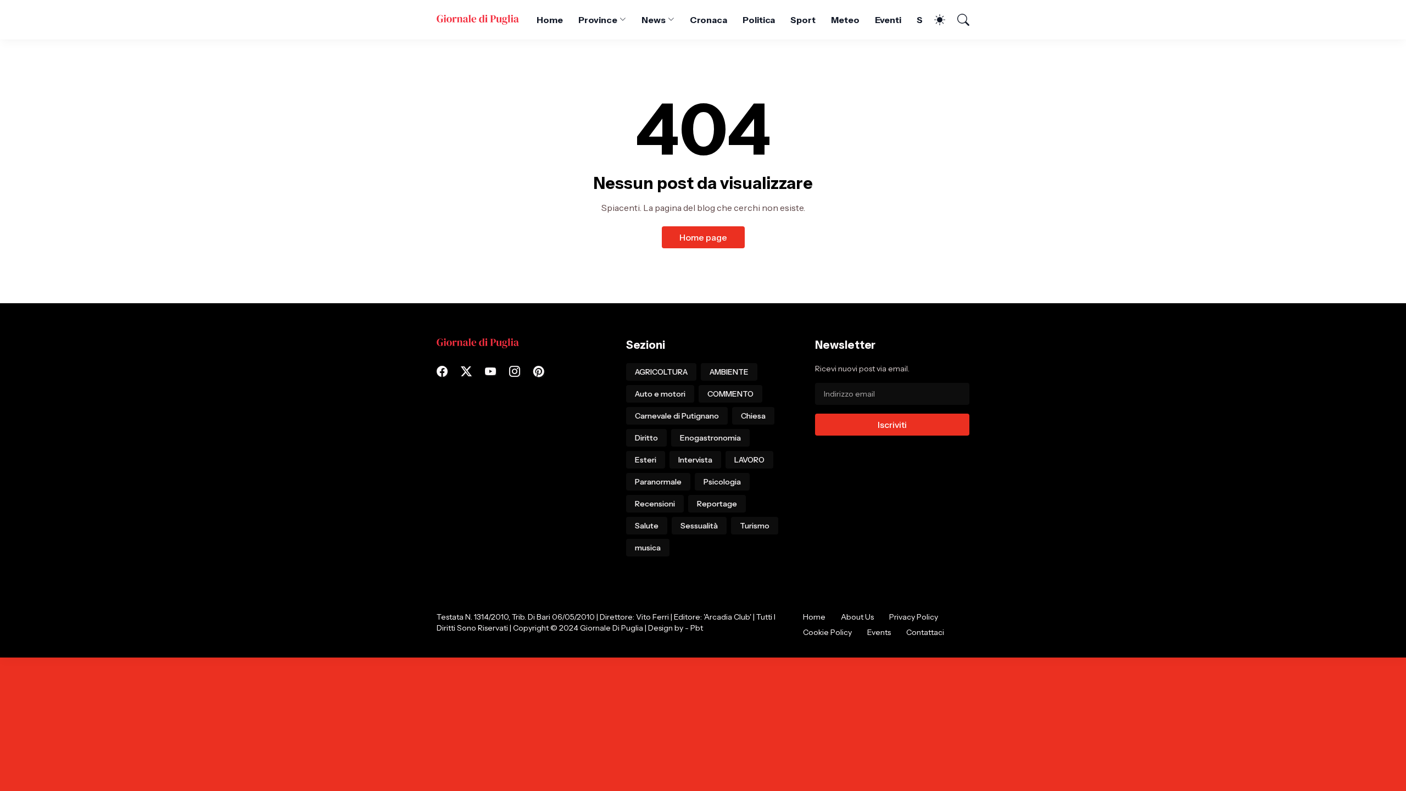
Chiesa (753, 416)
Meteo (845, 19)
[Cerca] (958, 20)
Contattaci (925, 632)
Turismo (754, 526)
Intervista (695, 460)
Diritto (646, 438)
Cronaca (708, 19)
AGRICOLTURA (661, 372)
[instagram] (514, 371)
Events (879, 632)
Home (550, 19)
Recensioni (655, 504)
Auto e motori (660, 394)
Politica (759, 19)
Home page (703, 237)
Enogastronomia (710, 438)
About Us (857, 617)
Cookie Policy (827, 632)
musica (648, 548)
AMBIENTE (729, 372)
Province (597, 19)
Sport (803, 19)
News (653, 19)
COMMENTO (730, 394)
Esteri (645, 460)
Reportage (717, 504)
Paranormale (658, 482)
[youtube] (490, 371)
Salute (647, 526)
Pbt (696, 628)
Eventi (888, 19)
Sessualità (699, 526)
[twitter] (466, 371)
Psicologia (722, 482)
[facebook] (442, 371)
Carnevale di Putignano (677, 416)
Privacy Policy (913, 617)
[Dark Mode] (934, 20)
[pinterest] (538, 371)
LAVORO (749, 460)
